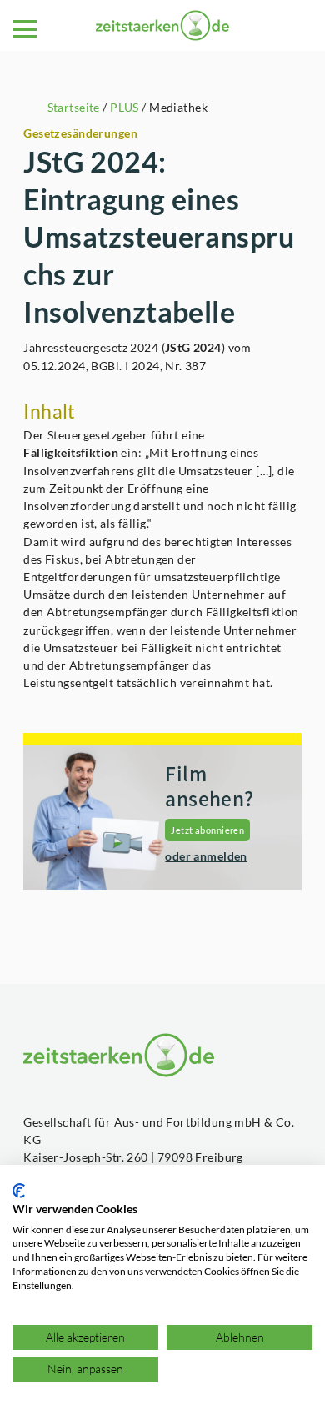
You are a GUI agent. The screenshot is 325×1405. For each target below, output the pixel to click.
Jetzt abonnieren (207, 830)
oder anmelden (206, 856)
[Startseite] (162, 25)
